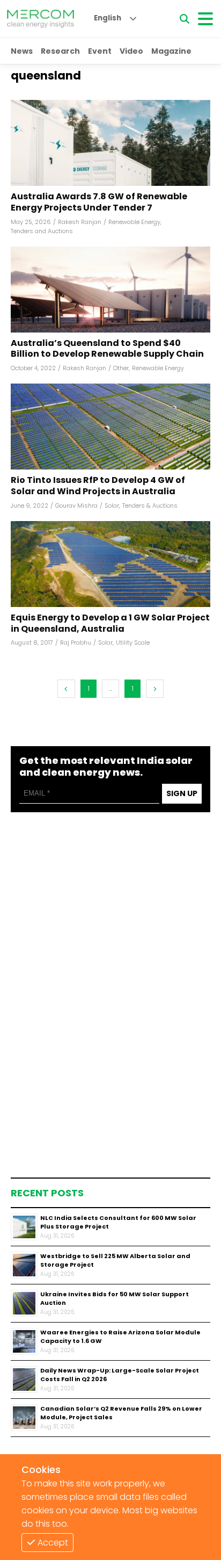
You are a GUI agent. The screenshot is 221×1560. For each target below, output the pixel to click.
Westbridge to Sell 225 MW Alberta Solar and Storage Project (115, 1260)
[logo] (40, 19)
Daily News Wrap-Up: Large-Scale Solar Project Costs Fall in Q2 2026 (119, 1375)
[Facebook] (110, 143)
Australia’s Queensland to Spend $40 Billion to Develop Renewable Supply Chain (107, 349)
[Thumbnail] (24, 1227)
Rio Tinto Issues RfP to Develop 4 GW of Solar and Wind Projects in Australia (98, 486)
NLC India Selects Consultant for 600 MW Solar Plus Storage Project (118, 1222)
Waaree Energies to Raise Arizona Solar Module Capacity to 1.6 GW (120, 1337)
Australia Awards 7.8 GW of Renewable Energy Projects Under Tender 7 (99, 202)
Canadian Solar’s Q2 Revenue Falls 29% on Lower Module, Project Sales (121, 1413)
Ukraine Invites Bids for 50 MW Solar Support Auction (114, 1299)
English (107, 18)
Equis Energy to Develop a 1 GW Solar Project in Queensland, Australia (110, 623)
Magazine (171, 51)
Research (60, 51)
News (22, 51)
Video (131, 51)
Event (100, 51)
